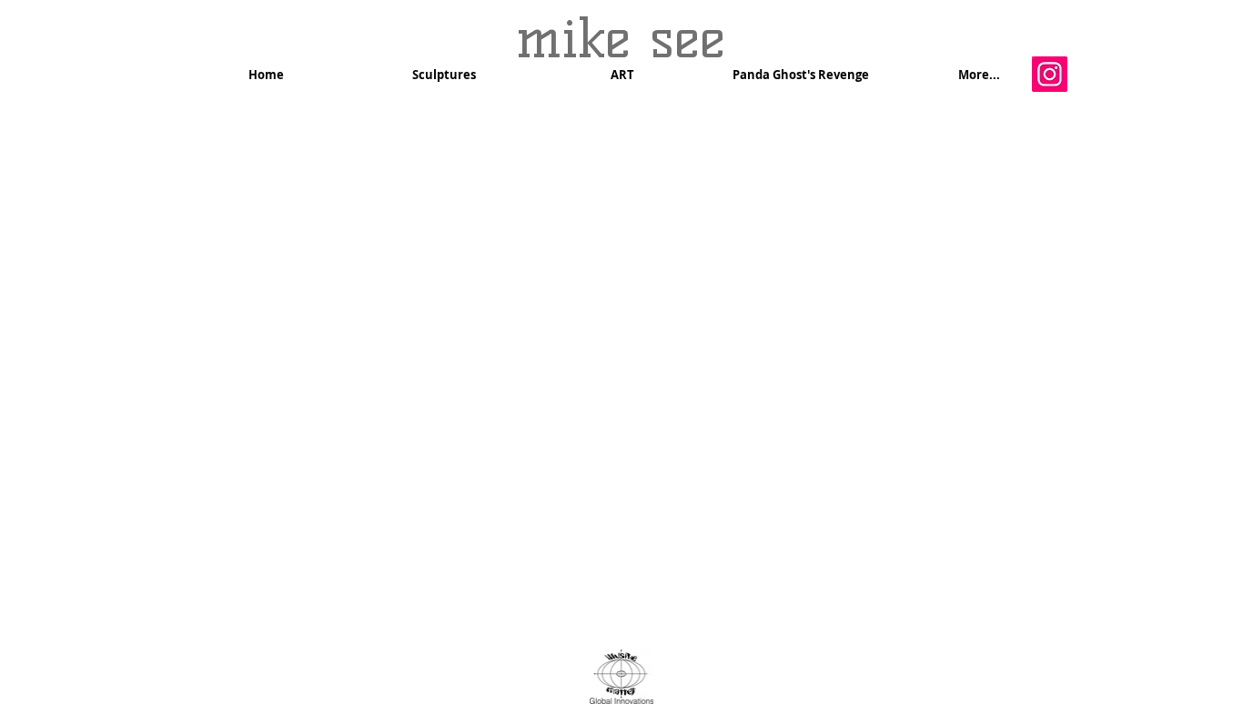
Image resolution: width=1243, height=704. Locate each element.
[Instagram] (1049, 74)
